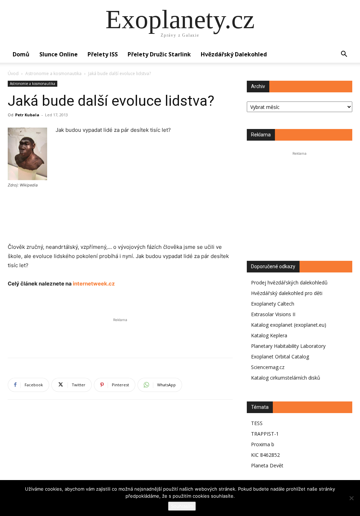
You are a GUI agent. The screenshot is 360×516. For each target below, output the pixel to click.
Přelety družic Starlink (159, 54)
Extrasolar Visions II (273, 314)
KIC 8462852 (265, 455)
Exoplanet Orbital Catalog (280, 356)
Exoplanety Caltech (272, 303)
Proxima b (262, 444)
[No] (351, 498)
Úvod (13, 73)
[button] (343, 54)
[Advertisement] (120, 248)
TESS (257, 423)
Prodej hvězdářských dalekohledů (289, 282)
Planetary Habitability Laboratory (288, 346)
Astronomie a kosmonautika (53, 73)
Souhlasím (182, 506)
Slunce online (58, 54)
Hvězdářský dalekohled (234, 54)
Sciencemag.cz (267, 367)
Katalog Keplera (269, 335)
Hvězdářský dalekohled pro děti (286, 293)
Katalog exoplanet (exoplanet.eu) (288, 324)
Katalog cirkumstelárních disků (285, 377)
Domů (21, 54)
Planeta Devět (267, 465)
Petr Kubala (27, 114)
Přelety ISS (103, 54)
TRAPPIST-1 (265, 433)
